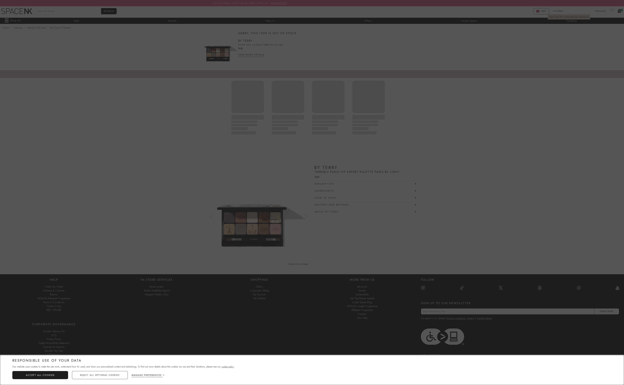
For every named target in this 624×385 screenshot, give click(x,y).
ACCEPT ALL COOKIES (40, 375)
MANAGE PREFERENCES (147, 375)
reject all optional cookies (100, 375)
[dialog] (312, 370)
